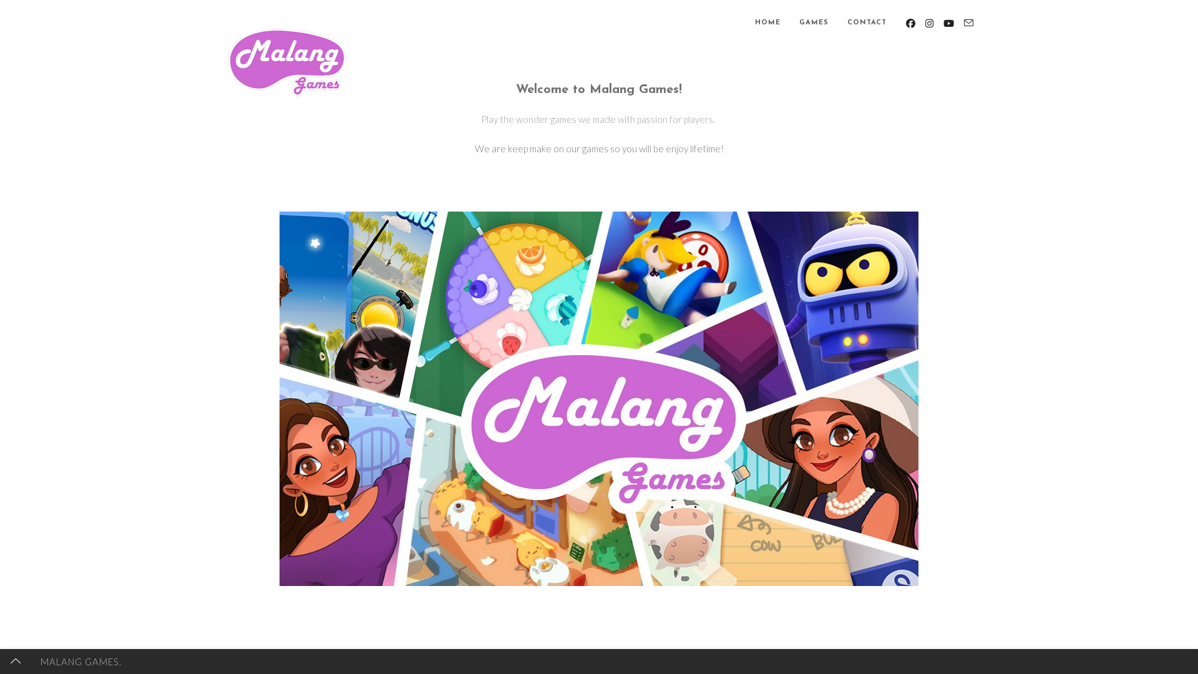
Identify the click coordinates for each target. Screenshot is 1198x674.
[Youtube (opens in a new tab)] (948, 23)
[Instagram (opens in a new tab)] (929, 23)
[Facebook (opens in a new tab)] (910, 23)
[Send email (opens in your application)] (968, 23)
